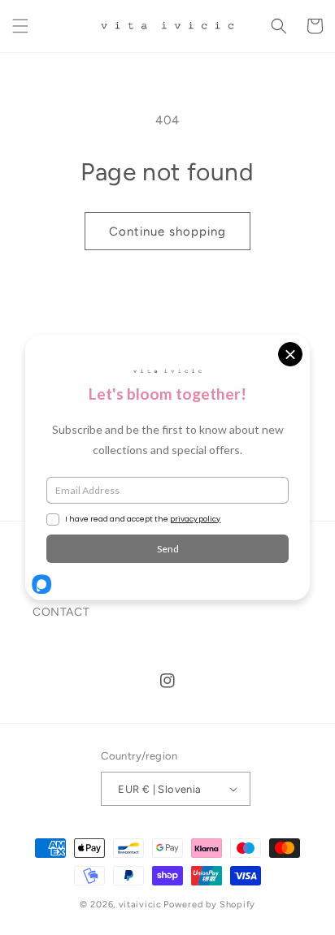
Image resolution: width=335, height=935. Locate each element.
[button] (20, 26)
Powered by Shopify (209, 904)
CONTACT (61, 612)
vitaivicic (140, 904)
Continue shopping (167, 231)
